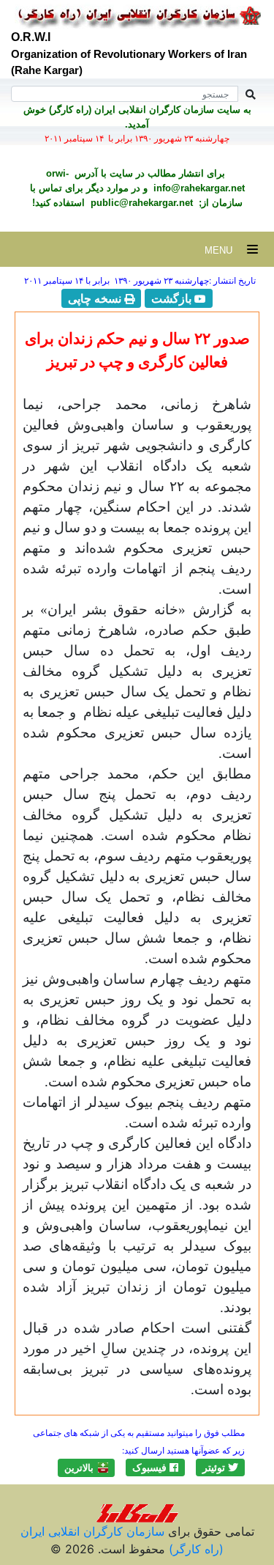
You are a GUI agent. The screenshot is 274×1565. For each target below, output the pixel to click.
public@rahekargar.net (140, 202)
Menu (226, 250)
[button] (220, 1467)
